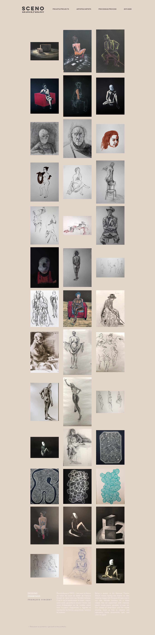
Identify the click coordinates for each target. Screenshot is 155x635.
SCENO (33, 8)
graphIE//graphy (33, 12)
